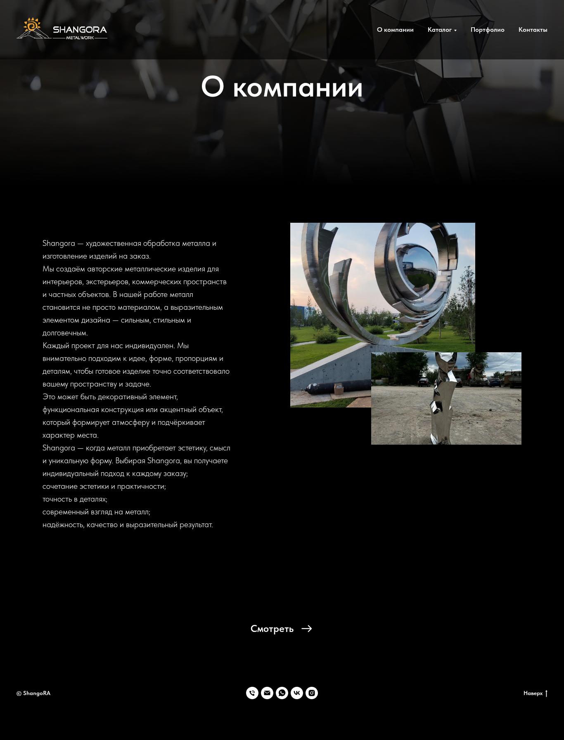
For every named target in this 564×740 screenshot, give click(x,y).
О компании (395, 29)
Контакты (533, 29)
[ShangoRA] (252, 693)
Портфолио (488, 29)
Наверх (533, 693)
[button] (282, 628)
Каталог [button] (440, 29)
